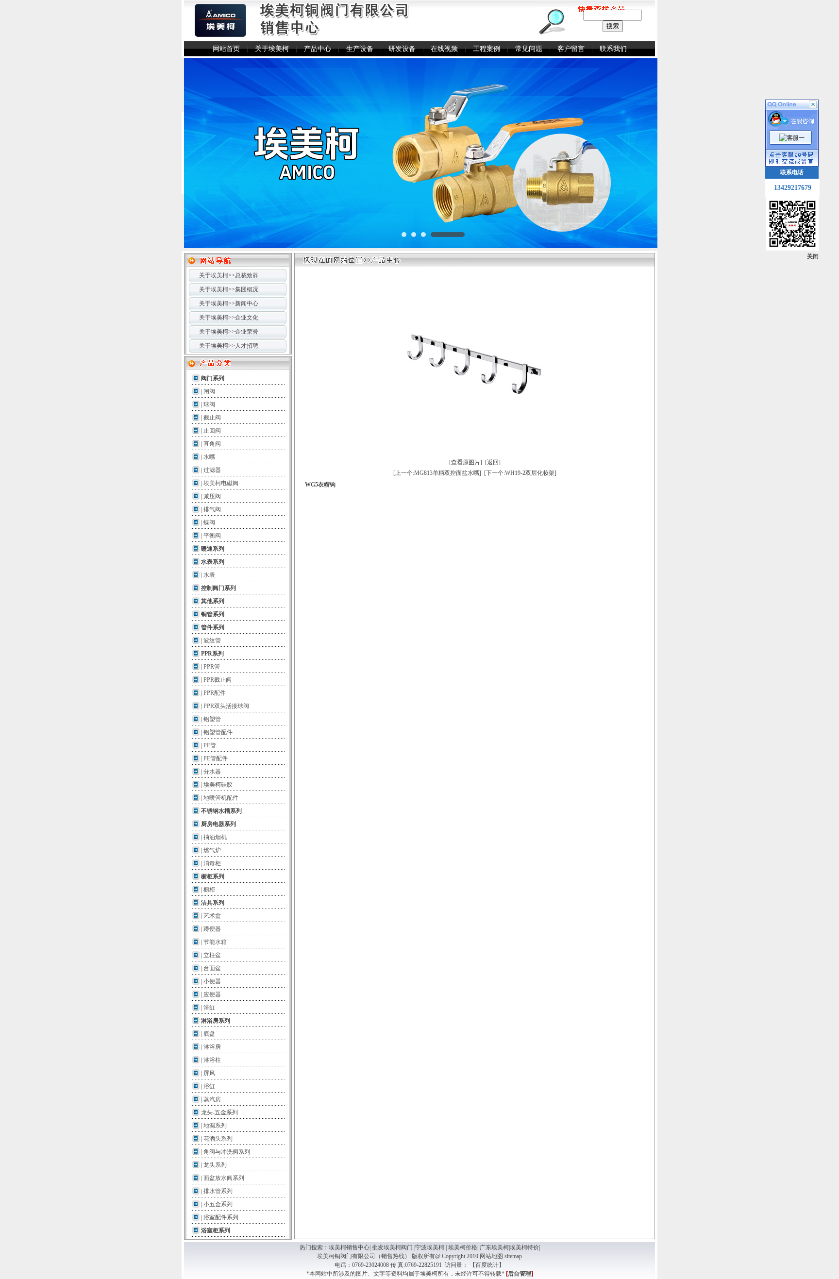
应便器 (212, 994)
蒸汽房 (212, 1099)
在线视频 (444, 48)
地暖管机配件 (220, 797)
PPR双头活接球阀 (226, 706)
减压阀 (212, 496)
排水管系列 (218, 1191)
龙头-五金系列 (219, 1112)
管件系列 (212, 627)
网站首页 (226, 48)
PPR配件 (214, 693)
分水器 (212, 771)
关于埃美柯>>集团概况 (228, 289)
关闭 (813, 256)
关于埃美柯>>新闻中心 (228, 303)
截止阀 (212, 417)
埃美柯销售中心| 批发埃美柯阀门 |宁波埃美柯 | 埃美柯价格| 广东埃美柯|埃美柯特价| (434, 1247)
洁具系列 (212, 902)
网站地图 (491, 1256)
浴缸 (209, 1007)
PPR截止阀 (217, 679)
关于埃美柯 (272, 48)
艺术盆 (212, 915)
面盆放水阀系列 (223, 1178)
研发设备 (402, 48)
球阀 (209, 404)
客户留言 (571, 48)
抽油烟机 (215, 837)
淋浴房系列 (215, 1020)
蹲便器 (212, 929)
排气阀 (212, 509)
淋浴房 (212, 1046)
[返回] (493, 462)
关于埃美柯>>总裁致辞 (228, 275)
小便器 (212, 981)
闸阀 (209, 391)
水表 (209, 575)
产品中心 (317, 48)
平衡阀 (212, 535)
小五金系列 (218, 1204)
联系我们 (613, 48)
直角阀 (212, 443)
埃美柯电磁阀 (220, 483)
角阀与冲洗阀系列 (226, 1151)
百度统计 (487, 1265)
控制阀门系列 (218, 588)
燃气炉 (212, 850)
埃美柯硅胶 (218, 784)
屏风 (209, 1073)
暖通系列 (212, 548)
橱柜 (209, 889)
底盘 (209, 1033)
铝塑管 (212, 719)
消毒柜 (212, 863)
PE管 (209, 745)
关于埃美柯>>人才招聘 (228, 345)
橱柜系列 (212, 876)
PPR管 (211, 666)
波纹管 (212, 640)
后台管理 (519, 1273)
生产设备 (359, 48)
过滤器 (212, 470)
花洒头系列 (218, 1138)
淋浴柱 (212, 1060)
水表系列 (212, 561)
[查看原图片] (465, 462)
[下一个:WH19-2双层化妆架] (520, 473)
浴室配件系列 (220, 1217)
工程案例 (486, 48)
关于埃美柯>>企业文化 (228, 317)
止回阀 (212, 430)
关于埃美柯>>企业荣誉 (228, 331)
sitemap (513, 1256)
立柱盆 (212, 955)
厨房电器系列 (218, 824)
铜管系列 (212, 614)
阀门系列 (212, 378)
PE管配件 (215, 758)
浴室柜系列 (215, 1230)
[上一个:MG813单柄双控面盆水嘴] (437, 473)
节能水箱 (215, 942)
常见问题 (528, 48)
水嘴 (209, 457)
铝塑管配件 (218, 732)
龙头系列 (215, 1164)
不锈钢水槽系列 (221, 811)
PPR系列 (212, 653)
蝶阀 (209, 522)
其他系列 (212, 601)
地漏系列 (215, 1125)
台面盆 (212, 968)
